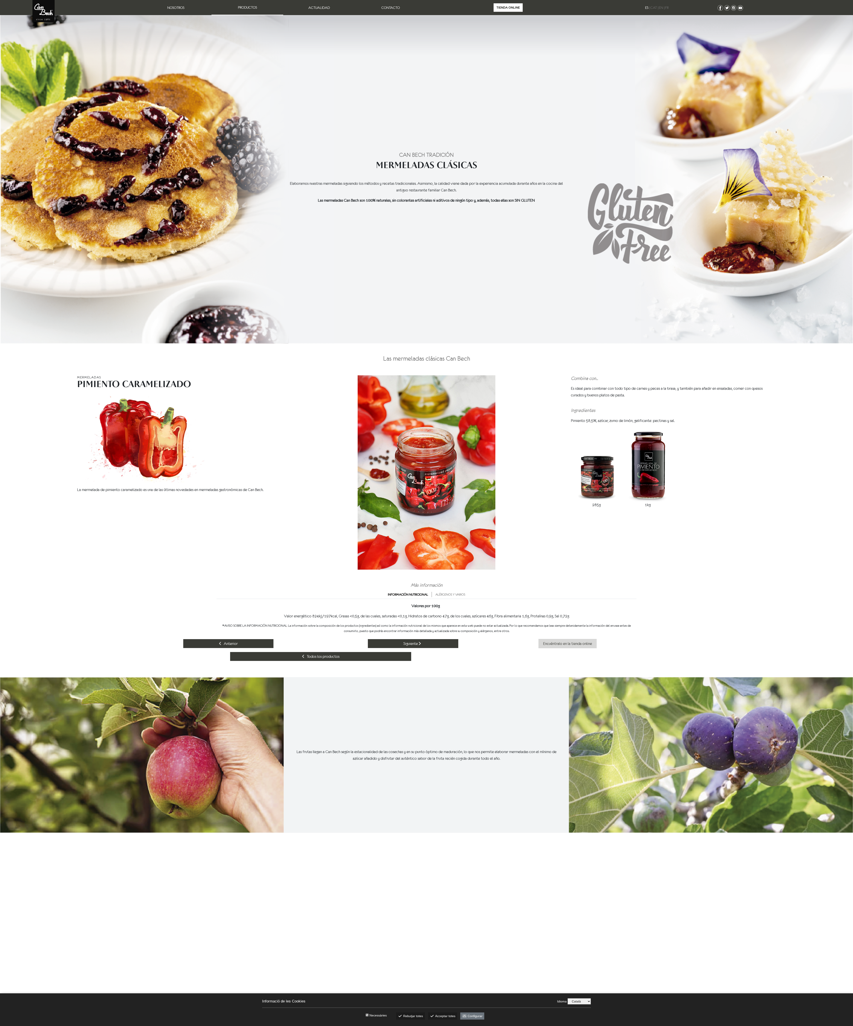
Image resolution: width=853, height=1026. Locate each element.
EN (661, 8)
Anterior (230, 643)
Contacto (390, 8)
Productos (247, 7)
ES (646, 8)
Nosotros (175, 8)
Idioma (562, 1001)
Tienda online (508, 7)
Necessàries (378, 1015)
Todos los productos (322, 656)
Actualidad (319, 8)
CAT (653, 8)
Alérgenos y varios (450, 594)
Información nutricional (408, 594)
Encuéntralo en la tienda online (567, 643)
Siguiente (411, 643)
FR (667, 8)
